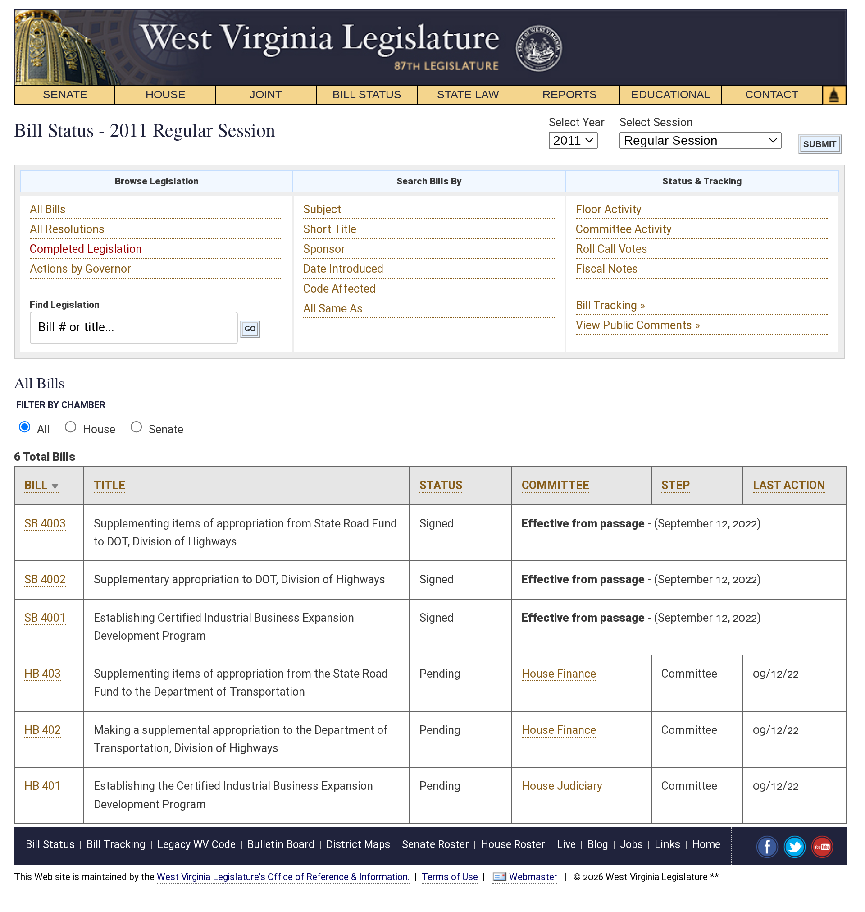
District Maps (358, 845)
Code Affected (339, 288)
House (97, 429)
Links (667, 845)
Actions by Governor (80, 268)
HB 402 (42, 730)
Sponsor (324, 249)
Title (109, 485)
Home (706, 845)
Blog (597, 845)
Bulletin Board (280, 845)
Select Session (656, 122)
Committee (555, 485)
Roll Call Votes (611, 249)
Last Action (789, 485)
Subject (322, 209)
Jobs (631, 845)
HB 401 (42, 786)
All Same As (333, 308)
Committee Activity (624, 229)
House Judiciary (562, 786)
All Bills (48, 209)
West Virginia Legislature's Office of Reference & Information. (283, 876)
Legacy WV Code (196, 845)
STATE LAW (468, 94)
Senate (164, 429)
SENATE (65, 94)
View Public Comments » (638, 325)
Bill (35, 485)
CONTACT (771, 94)
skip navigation (547, 14)
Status (440, 485)
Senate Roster (435, 845)
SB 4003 (45, 523)
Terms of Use (450, 876)
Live (566, 845)
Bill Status (50, 845)
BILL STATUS (366, 94)
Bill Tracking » (610, 305)
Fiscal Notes (607, 268)
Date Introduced (343, 268)
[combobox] (133, 327)
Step (675, 485)
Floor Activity (609, 209)
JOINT (266, 94)
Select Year (577, 122)
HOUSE (166, 94)
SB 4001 (45, 617)
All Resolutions (67, 229)
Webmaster (533, 876)
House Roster (513, 845)
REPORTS (569, 94)
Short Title (329, 229)
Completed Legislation (86, 249)
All (41, 429)
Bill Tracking (116, 845)
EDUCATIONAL (670, 94)
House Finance (559, 673)
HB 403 (42, 673)
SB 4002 (45, 579)
